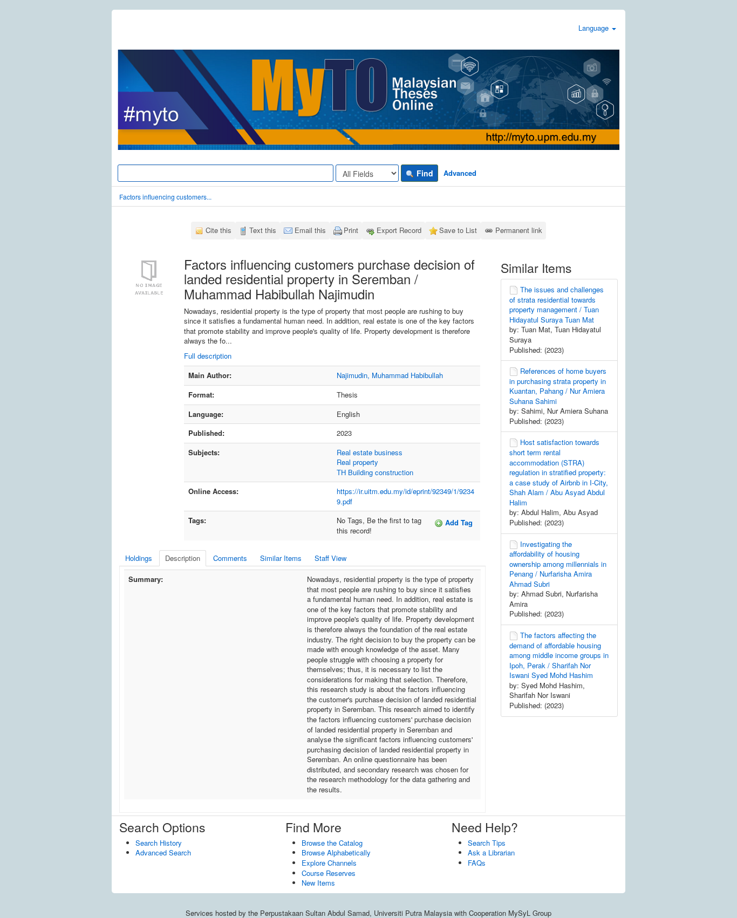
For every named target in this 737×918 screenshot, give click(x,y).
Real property (357, 462)
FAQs (477, 863)
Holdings (138, 558)
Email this (310, 230)
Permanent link (518, 230)
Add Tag (458, 522)
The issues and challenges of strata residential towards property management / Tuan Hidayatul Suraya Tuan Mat (556, 304)
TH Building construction (375, 472)
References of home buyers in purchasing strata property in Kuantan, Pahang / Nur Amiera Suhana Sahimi (557, 386)
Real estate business (369, 452)
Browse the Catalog (332, 843)
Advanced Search (163, 852)
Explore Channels (329, 863)
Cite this (218, 230)
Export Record (399, 230)
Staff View (330, 558)
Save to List (458, 230)
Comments (230, 558)
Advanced (459, 173)
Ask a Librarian (491, 852)
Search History (158, 843)
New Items (318, 883)
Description (182, 558)
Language (594, 28)
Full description (207, 356)
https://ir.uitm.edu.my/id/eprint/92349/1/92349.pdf (405, 496)
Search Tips (487, 843)
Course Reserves (329, 873)
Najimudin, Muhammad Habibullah (390, 375)
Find (423, 173)
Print (351, 230)
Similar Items (281, 558)
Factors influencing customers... (165, 196)
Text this (262, 230)
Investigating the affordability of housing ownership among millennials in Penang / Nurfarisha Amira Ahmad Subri (557, 564)
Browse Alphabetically (336, 852)
